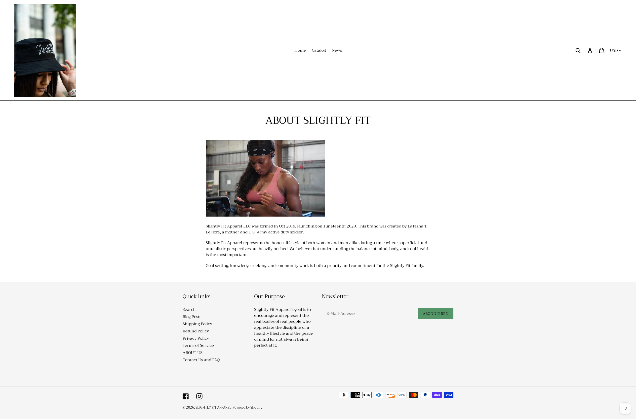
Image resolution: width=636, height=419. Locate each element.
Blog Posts (192, 316)
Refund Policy (196, 331)
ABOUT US (192, 352)
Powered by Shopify (247, 407)
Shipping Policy (197, 324)
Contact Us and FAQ (201, 359)
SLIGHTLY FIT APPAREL (214, 407)
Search (189, 309)
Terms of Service (198, 345)
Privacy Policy (196, 338)
